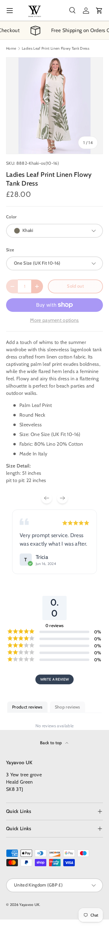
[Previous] (46, 498)
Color (11, 217)
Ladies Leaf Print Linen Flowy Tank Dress (55, 48)
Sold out (75, 286)
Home (11, 48)
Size (10, 250)
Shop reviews (67, 707)
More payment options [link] (54, 320)
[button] (99, 10)
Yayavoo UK (29, 904)
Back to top (51, 742)
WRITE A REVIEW (54, 679)
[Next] (62, 498)
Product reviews (27, 707)
